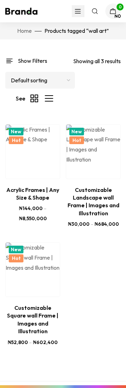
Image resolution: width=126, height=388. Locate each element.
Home (24, 30)
